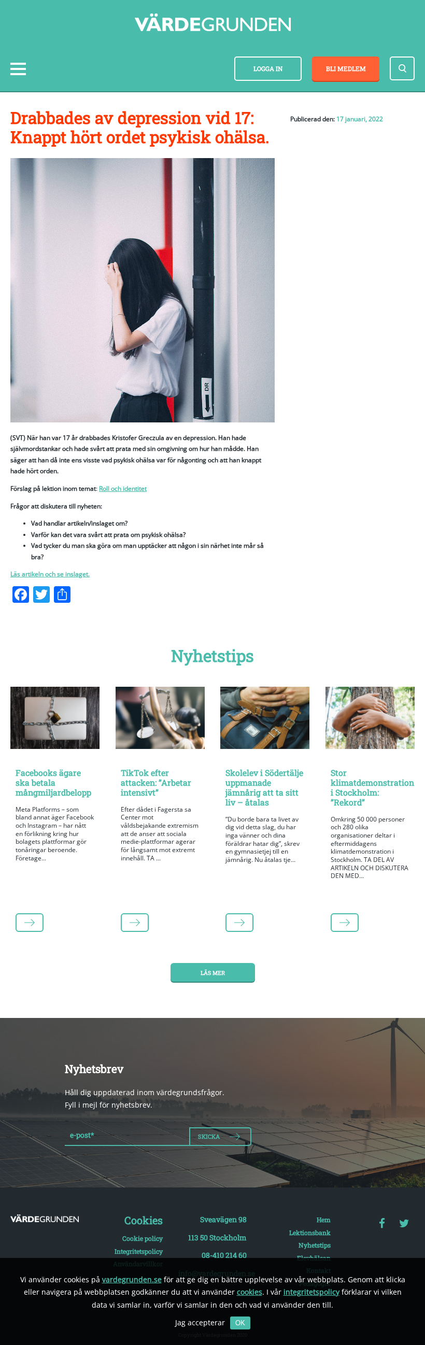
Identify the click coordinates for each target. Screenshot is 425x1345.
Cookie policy (142, 1238)
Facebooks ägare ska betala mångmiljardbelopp (53, 782)
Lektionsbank (310, 1232)
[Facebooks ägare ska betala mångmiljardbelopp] (55, 720)
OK (240, 1323)
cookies (249, 1292)
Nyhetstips (315, 1245)
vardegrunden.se (132, 1279)
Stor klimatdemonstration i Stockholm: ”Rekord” (372, 787)
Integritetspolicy (139, 1251)
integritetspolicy (311, 1292)
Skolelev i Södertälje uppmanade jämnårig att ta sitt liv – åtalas (264, 787)
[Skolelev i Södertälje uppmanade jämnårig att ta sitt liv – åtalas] (265, 720)
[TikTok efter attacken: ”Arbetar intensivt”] (160, 720)
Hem (324, 1219)
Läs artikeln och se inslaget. (50, 574)
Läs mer (213, 972)
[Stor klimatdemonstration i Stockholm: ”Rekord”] (370, 720)
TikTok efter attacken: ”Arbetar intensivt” (156, 782)
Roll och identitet (123, 488)
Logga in (267, 68)
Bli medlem (346, 68)
